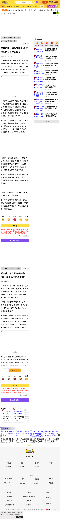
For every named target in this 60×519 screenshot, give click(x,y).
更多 (42, 6)
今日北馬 (16, 6)
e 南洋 (22, 479)
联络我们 (28, 505)
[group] (36, 44)
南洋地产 (36, 483)
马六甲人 (23, 466)
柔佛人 (23, 463)
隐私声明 (48, 503)
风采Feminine (8, 483)
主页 (2, 13)
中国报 (9, 463)
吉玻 (14, 13)
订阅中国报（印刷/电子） (28, 496)
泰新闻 (29, 6)
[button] (26, 417)
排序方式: (20, 235)
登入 (45, 2)
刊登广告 (9, 500)
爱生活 (37, 479)
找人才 (48, 492)
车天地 (51, 483)
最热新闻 (9, 6)
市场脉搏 (5, 428)
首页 (2, 6)
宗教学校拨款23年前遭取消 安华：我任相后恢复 (42, 10)
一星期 (19, 408)
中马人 (51, 463)
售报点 (29, 500)
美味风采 (22, 483)
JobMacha (8, 478)
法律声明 (48, 498)
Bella (51, 478)
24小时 (12, 408)
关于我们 (9, 492)
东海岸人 (8, 466)
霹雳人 (37, 466)
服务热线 (28, 492)
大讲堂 (35, 6)
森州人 (37, 463)
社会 (23, 6)
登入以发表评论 (14, 240)
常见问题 (9, 496)
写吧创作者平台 (9, 505)
